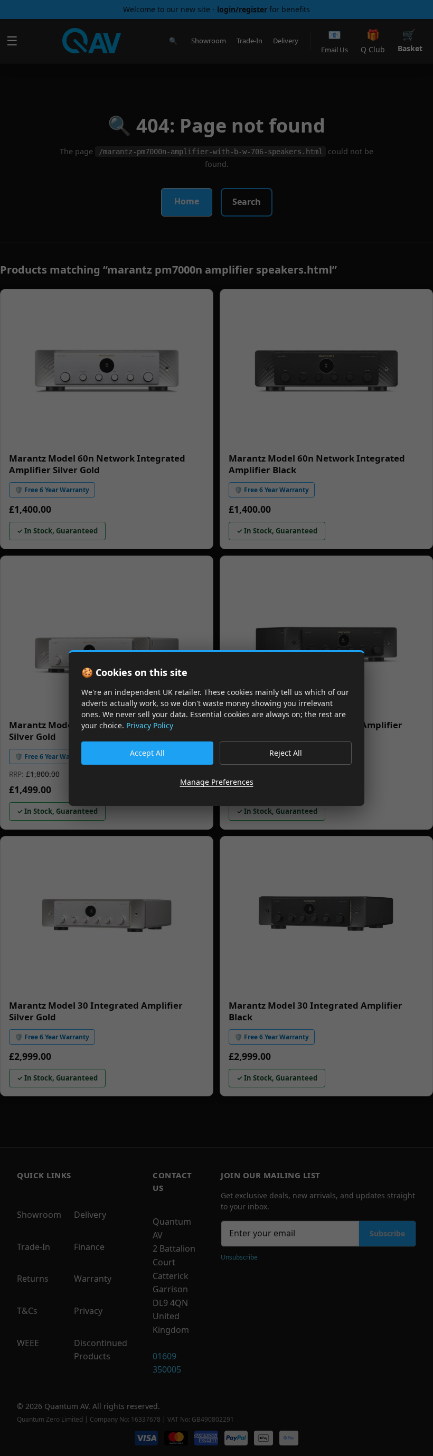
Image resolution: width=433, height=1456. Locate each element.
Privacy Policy (149, 725)
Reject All (285, 753)
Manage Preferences (216, 782)
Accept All (147, 753)
